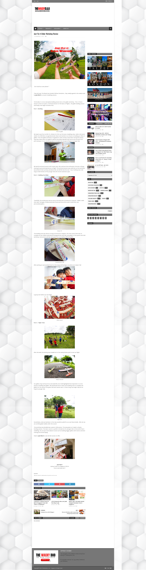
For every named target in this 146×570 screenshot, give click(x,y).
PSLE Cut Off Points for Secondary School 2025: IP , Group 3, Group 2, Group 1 (103, 159)
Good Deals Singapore (93, 185)
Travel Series (91, 201)
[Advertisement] (84, 14)
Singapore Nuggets (93, 195)
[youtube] (110, 1)
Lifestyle (41, 480)
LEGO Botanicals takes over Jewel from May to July (59, 502)
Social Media (57, 28)
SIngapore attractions (94, 193)
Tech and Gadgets (92, 198)
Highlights (48, 28)
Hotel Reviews (91, 187)
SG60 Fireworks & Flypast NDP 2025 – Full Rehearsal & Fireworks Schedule (103, 141)
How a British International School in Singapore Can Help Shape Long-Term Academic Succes (103, 152)
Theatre (104, 198)
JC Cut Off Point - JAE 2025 (101, 165)
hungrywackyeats (92, 203)
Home (35, 1)
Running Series (104, 190)
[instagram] (111, 1)
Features (40, 28)
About (38, 1)
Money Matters (91, 190)
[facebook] (106, 1)
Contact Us (65, 28)
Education (90, 182)
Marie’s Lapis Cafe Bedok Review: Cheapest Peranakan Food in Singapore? (76, 503)
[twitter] (108, 1)
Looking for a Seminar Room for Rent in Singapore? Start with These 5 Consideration (41, 503)
